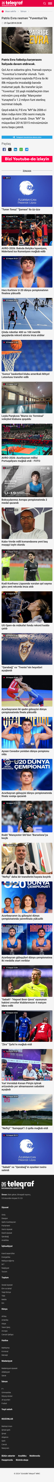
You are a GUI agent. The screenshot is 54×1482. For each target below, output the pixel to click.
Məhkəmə (5, 1348)
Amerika (5, 1320)
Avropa (4, 1331)
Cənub (4, 1444)
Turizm (4, 1272)
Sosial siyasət (7, 1285)
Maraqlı (5, 1355)
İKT (3, 1264)
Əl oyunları (6, 1400)
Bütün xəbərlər (8, 1456)
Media (4, 1299)
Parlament (6, 1226)
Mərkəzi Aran (7, 1426)
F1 (3, 1389)
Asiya (4, 1324)
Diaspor (5, 1218)
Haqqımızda (7, 1460)
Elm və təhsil (7, 1288)
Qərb (3, 1441)
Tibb (3, 1296)
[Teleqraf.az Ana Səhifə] (12, 3)
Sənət (4, 1376)
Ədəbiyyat (6, 1372)
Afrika (4, 1316)
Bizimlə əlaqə (22, 1460)
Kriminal (5, 1351)
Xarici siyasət (7, 1229)
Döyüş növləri (7, 1396)
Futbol (4, 1403)
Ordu (4, 1215)
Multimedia (34, 1456)
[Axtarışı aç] (44, 3)
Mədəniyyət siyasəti (9, 1368)
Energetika (6, 1257)
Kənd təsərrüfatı (8, 1253)
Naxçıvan (5, 1448)
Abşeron (5, 1437)
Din (3, 1303)
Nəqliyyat (5, 1268)
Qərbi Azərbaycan (9, 1222)
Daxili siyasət (7, 1233)
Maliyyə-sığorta (8, 1261)
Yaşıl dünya (6, 1292)
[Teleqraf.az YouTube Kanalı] (27, 158)
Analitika (5, 1240)
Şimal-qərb (6, 1430)
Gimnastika (6, 1392)
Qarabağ (5, 1237)
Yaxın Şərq (6, 1327)
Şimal (4, 1433)
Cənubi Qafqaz (8, 1334)
